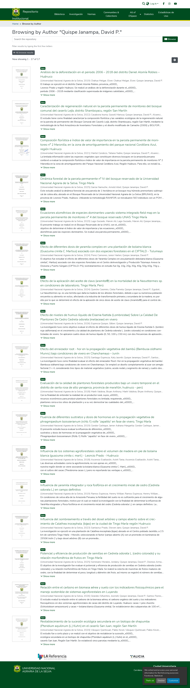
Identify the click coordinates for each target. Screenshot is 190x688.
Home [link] (15, 23)
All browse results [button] (24, 52)
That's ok (150, 680)
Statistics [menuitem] (149, 14)
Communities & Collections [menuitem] (111, 14)
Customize (173, 680)
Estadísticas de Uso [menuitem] (166, 14)
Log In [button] (153, 3)
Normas (91, 14)
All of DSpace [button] (133, 14)
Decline (161, 680)
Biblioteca (59, 14)
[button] (143, 3)
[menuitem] (163, 4)
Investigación (76, 14)
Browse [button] (171, 39)
